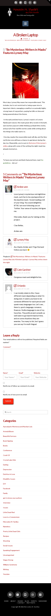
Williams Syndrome (10, 565)
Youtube (6, 574)
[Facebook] (16, 3)
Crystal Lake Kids (9, 460)
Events (34, 601)
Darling (5, 465)
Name (5, 373)
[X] (21, 3)
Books (5, 446)
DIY (4, 484)
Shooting (6, 541)
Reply (8, 194)
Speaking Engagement (11, 550)
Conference (7, 450)
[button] (25, 23)
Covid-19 (6, 455)
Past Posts (31, 603)
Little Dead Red (9, 512)
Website (37, 373)
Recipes (6, 536)
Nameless (6, 527)
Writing (6, 569)
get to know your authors (12, 498)
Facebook (6, 488)
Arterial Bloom (8, 431)
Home (6, 601)
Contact (21, 603)
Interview (6, 503)
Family (5, 493)
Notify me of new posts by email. (15, 395)
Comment (7, 347)
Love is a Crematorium (11, 517)
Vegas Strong (8, 560)
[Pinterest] (35, 3)
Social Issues (8, 546)
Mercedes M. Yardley (11, 522)
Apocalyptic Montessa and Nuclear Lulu (17, 427)
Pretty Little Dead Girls (11, 531)
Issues (5, 508)
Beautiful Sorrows (9, 436)
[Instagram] (30, 3)
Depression (7, 469)
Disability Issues (9, 479)
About (13, 601)
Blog (27, 601)
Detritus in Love (9, 474)
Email (21, 373)
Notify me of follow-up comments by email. (18, 386)
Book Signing (8, 441)
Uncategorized (8, 555)
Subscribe (43, 601)
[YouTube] (25, 3)
